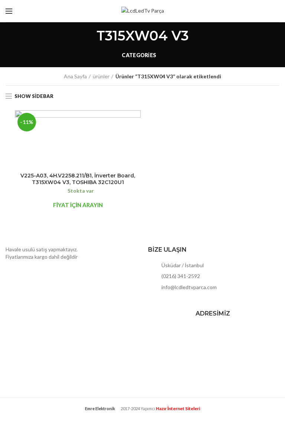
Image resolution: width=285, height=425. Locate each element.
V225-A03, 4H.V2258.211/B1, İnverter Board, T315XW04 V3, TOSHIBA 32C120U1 (77, 179)
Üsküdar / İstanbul (182, 265)
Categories (139, 55)
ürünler (101, 76)
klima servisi (142, 414)
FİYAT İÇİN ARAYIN (78, 205)
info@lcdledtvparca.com (188, 287)
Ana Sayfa (75, 76)
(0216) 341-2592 (180, 276)
